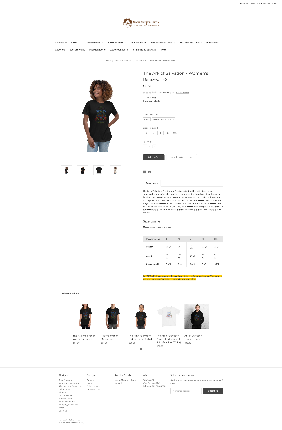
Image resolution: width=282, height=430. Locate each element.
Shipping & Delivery (144, 49)
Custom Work (77, 49)
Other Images (93, 42)
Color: (151, 114)
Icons (74, 42)
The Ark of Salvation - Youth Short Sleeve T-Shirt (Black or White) (169, 339)
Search (244, 3)
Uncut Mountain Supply (126, 380)
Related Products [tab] (70, 293)
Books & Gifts (116, 42)
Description (152, 183)
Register (265, 3)
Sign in (254, 3)
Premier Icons (97, 49)
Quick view (85, 313)
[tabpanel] (85, 322)
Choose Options (85, 319)
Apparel (60, 42)
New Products (139, 42)
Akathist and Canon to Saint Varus (199, 42)
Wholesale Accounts (163, 42)
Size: (150, 128)
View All (118, 383)
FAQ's (164, 49)
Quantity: (147, 141)
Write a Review (182, 92)
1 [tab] (141, 349)
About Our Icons (119, 49)
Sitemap (63, 411)
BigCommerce (74, 420)
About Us (60, 49)
